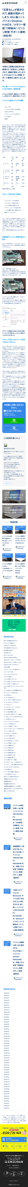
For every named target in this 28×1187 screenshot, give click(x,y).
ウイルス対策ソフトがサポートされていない (14, 681)
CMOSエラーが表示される (10, 645)
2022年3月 (6, 1103)
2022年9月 (6, 1089)
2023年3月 (6, 1074)
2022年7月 (6, 1093)
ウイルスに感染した (8, 676)
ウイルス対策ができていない (10, 679)
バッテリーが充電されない (10, 724)
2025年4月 (6, 1026)
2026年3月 (6, 1000)
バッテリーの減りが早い (9, 731)
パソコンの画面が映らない (10, 752)
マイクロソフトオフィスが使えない (12, 767)
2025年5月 (6, 1024)
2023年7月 (6, 1065)
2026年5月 (6, 995)
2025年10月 (7, 1012)
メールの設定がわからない (10, 774)
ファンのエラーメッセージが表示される (13, 762)
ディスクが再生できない (9, 709)
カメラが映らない (8, 695)
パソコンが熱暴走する (9, 745)
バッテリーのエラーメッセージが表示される (14, 728)
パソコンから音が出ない (9, 738)
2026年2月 (6, 1002)
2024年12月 (7, 1036)
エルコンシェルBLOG (13, 1167)
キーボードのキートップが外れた (11, 702)
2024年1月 (6, 1050)
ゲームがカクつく (8, 704)
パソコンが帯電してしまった (10, 743)
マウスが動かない (8, 769)
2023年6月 (6, 1067)
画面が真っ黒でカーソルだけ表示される (13, 788)
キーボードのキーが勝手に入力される (12, 700)
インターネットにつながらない (11, 674)
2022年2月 (6, 1105)
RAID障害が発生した (9, 650)
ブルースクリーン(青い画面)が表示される (13, 764)
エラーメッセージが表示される (11, 692)
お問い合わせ (15, 1165)
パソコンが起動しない (9, 748)
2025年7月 (6, 1019)
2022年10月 (7, 1086)
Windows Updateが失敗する (11, 657)
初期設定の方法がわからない (11, 779)
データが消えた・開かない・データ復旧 (13, 714)
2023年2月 (6, 1077)
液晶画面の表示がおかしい (10, 783)
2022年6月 (6, 1096)
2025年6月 (6, 1022)
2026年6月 (6, 993)
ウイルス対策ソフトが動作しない (11, 684)
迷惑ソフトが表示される (9, 791)
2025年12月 (7, 1007)
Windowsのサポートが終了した (11, 664)
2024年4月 (6, 1043)
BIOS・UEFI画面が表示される (10, 640)
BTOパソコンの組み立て (9, 643)
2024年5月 (6, 1041)
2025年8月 (6, 1017)
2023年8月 (6, 1062)
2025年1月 (6, 1034)
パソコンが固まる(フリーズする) (11, 42)
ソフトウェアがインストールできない (12, 707)
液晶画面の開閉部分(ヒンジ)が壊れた (13, 786)
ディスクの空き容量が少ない (10, 712)
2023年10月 (7, 1057)
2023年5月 (6, 1069)
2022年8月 (6, 1091)
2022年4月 (6, 1101)
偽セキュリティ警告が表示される (11, 776)
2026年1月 (6, 1005)
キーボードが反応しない (9, 697)
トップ (8, 1165)
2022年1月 (6, 1108)
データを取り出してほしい (10, 719)
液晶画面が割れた (8, 781)
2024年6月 (6, 1038)
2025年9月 (6, 1014)
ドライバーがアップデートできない (12, 721)
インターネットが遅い (9, 672)
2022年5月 (6, 1098)
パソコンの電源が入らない (10, 755)
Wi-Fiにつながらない (8, 655)
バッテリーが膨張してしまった (10, 726)
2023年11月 (7, 1055)
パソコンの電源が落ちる (9, 757)
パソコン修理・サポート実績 (10, 44)
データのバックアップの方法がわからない (13, 716)
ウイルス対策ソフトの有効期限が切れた (13, 690)
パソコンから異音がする (9, 736)
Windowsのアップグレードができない (12, 660)
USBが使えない (7, 652)
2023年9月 (6, 1060)
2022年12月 (7, 1081)
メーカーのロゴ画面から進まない (11, 771)
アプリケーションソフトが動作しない (12, 669)
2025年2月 (6, 1031)
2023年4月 (6, 1072)
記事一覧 (7, 483)
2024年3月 (6, 1045)
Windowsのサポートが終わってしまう (12, 662)
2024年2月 (6, 1048)
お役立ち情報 (7, 667)
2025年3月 (6, 1029)
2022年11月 (7, 1084)
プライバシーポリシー (14, 1180)
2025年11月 (7, 1010)
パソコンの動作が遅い (9, 750)
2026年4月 (6, 998)
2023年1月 (6, 1079)
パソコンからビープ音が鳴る (10, 733)
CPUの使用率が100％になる (10, 648)
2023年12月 (7, 1053)
